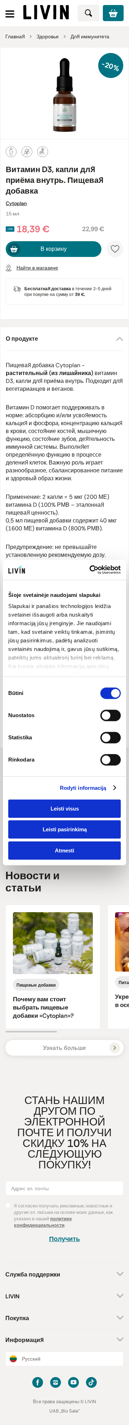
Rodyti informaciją (83, 788)
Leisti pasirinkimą (65, 829)
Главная (15, 36)
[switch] (110, 715)
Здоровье (48, 36)
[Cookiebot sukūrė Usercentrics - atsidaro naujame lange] (91, 569)
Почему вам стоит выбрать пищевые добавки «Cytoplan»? (43, 1007)
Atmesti (64, 850)
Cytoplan (16, 203)
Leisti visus (65, 809)
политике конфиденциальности (43, 1222)
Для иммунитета (90, 36)
